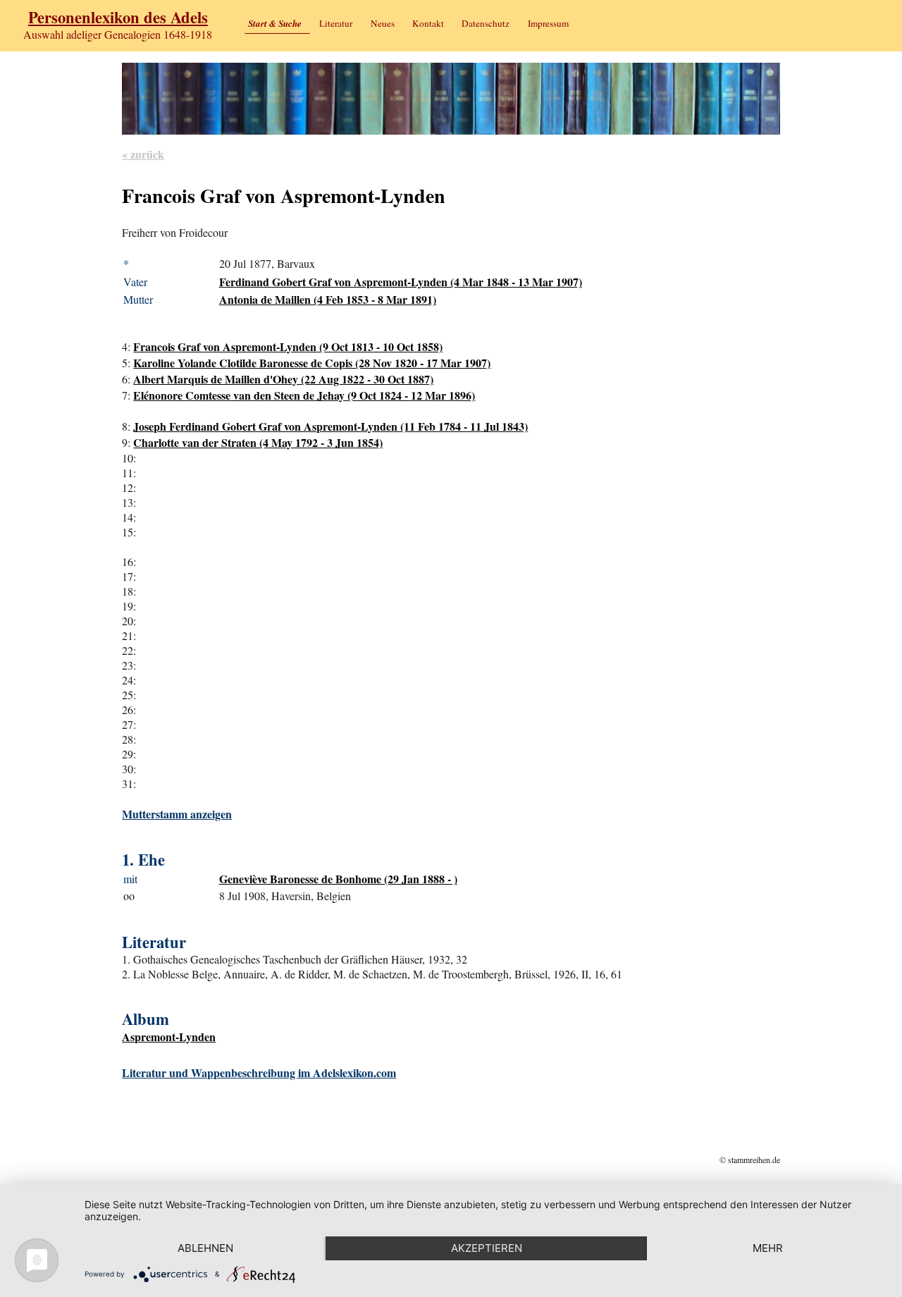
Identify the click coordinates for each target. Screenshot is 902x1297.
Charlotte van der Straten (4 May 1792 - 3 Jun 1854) (258, 442)
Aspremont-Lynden (169, 1036)
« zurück (143, 154)
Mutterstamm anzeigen (177, 814)
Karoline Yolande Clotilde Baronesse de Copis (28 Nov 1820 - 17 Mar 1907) (311, 363)
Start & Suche (275, 23)
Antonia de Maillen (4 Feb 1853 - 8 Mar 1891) (327, 299)
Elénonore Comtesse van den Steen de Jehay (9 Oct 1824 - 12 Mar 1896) (304, 395)
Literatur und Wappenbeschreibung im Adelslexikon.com (259, 1072)
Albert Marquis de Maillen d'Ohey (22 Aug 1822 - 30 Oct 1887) (283, 379)
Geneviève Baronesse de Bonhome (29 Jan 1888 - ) (338, 879)
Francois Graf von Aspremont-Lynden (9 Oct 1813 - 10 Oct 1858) (288, 346)
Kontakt (428, 23)
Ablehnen (205, 1248)
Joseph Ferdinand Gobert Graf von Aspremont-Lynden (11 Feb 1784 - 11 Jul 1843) (330, 426)
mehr (768, 1248)
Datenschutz (485, 23)
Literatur (335, 23)
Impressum (548, 23)
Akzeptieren (486, 1248)
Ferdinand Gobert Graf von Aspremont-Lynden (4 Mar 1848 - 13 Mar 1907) (400, 281)
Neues (383, 23)
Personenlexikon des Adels (118, 17)
